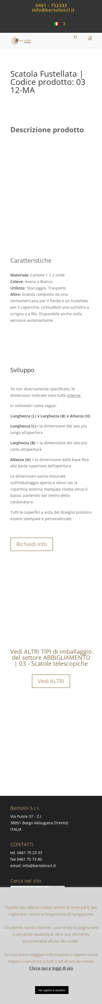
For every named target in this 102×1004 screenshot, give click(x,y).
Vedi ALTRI (51, 681)
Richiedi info (31, 544)
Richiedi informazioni (59, 767)
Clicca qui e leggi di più (51, 968)
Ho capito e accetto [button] (51, 990)
